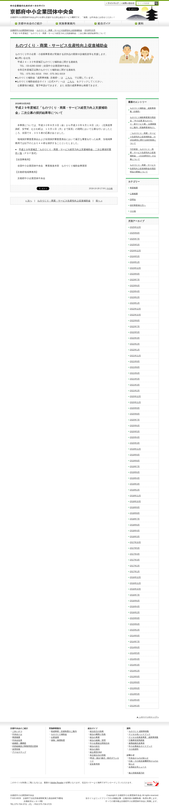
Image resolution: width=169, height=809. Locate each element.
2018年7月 (135, 519)
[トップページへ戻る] (41, 14)
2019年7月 (135, 466)
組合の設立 (95, 746)
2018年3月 (135, 536)
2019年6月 (135, 472)
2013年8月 (135, 682)
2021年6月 (135, 373)
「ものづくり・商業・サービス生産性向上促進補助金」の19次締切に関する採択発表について (143, 138)
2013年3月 (135, 706)
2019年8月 (135, 461)
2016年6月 (135, 601)
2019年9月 (135, 455)
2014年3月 (135, 665)
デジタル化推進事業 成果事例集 (143, 737)
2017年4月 (135, 554)
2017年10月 (135, 542)
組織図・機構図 (19, 743)
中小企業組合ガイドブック (140, 746)
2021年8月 (135, 367)
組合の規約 (95, 749)
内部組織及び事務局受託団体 (25, 746)
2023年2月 (135, 297)
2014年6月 (135, 647)
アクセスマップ (19, 752)
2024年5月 (135, 256)
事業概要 (134, 188)
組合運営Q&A (96, 752)
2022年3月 (135, 338)
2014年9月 (135, 636)
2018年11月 (135, 496)
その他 (110, 188)
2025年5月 (135, 245)
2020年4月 (135, 437)
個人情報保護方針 (136, 773)
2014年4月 (135, 659)
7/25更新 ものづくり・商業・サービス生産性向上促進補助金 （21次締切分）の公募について (143, 154)
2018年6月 (135, 525)
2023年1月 (135, 303)
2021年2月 (135, 390)
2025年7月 (135, 239)
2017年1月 (135, 571)
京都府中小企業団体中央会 (22, 30)
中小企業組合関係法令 (100, 743)
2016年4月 (135, 606)
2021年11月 (135, 356)
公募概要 (134, 194)
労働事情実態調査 (136, 740)
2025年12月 (135, 227)
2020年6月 (135, 425)
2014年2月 (135, 671)
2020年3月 (135, 443)
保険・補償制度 (58, 740)
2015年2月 (135, 630)
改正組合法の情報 (98, 755)
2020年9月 (135, 408)
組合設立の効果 (97, 731)
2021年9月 (135, 361)
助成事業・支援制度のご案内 (64, 731)
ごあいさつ (17, 731)
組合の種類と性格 (98, 734)
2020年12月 (135, 396)
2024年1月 (135, 262)
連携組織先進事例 (136, 743)
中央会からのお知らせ (138, 758)
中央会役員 (17, 740)
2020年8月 (135, 414)
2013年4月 (135, 700)
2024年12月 (135, 250)
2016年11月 (135, 583)
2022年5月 (135, 332)
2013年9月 (135, 676)
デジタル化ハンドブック (139, 734)
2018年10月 (89, 30)
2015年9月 (135, 618)
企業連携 (55, 737)
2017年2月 (135, 566)
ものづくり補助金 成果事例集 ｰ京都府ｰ (143, 110)
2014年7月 (135, 641)
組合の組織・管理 (98, 740)
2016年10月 (135, 589)
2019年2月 (135, 490)
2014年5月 (135, 653)
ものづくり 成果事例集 (139, 731)
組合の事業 (95, 737)
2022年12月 (135, 309)
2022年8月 (135, 320)
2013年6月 (135, 688)
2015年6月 (135, 624)
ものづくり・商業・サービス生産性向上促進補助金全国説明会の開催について (143, 168)
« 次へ (28, 200)
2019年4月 (135, 478)
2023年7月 (135, 280)
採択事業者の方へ (138, 205)
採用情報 (16, 749)
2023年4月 (135, 291)
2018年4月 (135, 530)
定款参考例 (95, 764)
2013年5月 (135, 694)
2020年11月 (135, 402)
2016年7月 (135, 595)
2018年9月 (135, 507)
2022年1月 (135, 350)
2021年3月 (135, 385)
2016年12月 (135, 577)
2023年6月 (135, 285)
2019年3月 (135, 484)
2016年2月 (135, 612)
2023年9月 (135, 274)
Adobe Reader (57, 782)
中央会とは (17, 734)
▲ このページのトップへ (147, 717)
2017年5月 (135, 548)
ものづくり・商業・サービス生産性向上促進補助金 (59, 30)
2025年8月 (135, 233)
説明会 (133, 199)
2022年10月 (135, 315)
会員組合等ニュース (137, 767)
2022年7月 (135, 326)
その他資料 (133, 749)
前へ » (99, 200)
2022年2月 (135, 344)
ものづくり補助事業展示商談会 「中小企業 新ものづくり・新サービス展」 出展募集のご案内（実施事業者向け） (143, 122)
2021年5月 (135, 379)
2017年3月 (135, 560)
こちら (68, 77)
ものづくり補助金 (59, 734)
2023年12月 (135, 268)
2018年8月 (135, 513)
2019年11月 (135, 449)
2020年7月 (135, 420)
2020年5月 (135, 431)
